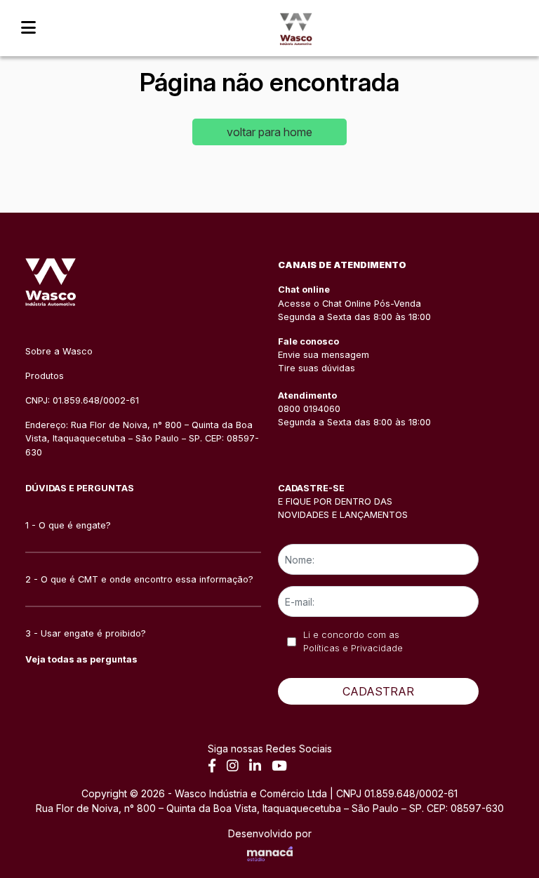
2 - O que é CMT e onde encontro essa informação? (139, 579)
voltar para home (269, 132)
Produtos (44, 376)
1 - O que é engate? (68, 525)
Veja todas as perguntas (81, 659)
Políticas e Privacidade (353, 648)
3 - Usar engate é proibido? (85, 633)
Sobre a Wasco (59, 351)
